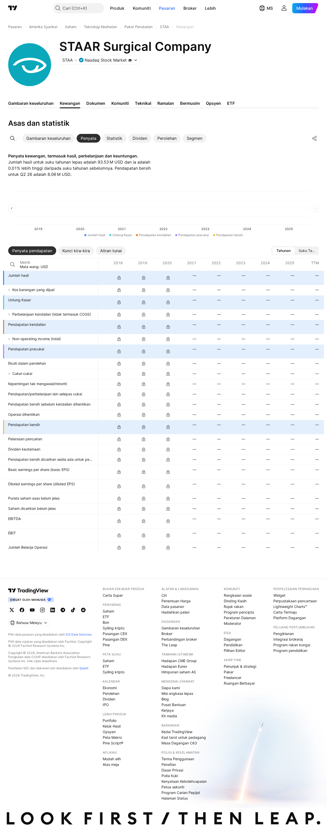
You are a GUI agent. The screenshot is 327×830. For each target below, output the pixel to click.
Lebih (210, 8)
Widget (279, 595)
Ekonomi (110, 688)
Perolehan (111, 693)
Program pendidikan (290, 650)
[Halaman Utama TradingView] (12, 8)
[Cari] (12, 264)
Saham (108, 611)
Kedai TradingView (176, 732)
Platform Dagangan (289, 618)
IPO (106, 704)
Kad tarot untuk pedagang (183, 737)
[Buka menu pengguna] (284, 8)
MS (270, 8)
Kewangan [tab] (70, 103)
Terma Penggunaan (177, 759)
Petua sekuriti (172, 787)
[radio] (283, 250)
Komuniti (142, 8)
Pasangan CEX (115, 633)
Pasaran (167, 8)
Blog (165, 699)
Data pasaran (172, 606)
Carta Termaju (285, 612)
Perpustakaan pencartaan (295, 601)
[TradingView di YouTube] (32, 610)
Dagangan (232, 639)
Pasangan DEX (115, 639)
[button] (128, 8)
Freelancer (232, 677)
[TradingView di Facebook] (22, 610)
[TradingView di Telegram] (62, 610)
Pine (106, 645)
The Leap (169, 645)
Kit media (169, 716)
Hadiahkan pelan (175, 612)
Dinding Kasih (235, 601)
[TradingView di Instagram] (42, 610)
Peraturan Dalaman (240, 618)
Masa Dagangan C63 (179, 743)
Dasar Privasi (172, 770)
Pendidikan (233, 645)
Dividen (109, 699)
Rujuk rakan (233, 606)
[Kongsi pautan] (314, 138)
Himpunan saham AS (178, 672)
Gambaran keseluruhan (180, 628)
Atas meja (111, 764)
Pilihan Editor (234, 650)
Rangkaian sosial (238, 595)
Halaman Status (174, 798)
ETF (106, 617)
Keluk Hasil (112, 726)
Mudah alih (112, 759)
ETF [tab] (231, 103)
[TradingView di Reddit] (83, 610)
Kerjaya (167, 710)
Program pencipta (239, 612)
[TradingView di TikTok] (73, 610)
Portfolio (109, 720)
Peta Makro (112, 737)
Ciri (164, 595)
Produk (117, 8)
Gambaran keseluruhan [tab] (31, 103)
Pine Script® (113, 743)
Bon (106, 622)
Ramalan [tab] (165, 103)
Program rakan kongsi (291, 645)
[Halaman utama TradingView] (28, 590)
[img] (130, 60)
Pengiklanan (283, 633)
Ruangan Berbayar (239, 683)
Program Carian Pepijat (180, 792)
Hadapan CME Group (179, 661)
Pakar (228, 672)
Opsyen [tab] (213, 103)
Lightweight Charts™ (290, 606)
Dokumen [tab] (95, 103)
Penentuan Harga (176, 601)
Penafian (168, 764)
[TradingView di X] (11, 610)
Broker (190, 8)
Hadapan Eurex (174, 666)
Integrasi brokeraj (288, 639)
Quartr (83, 668)
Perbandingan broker (179, 639)
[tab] (48, 138)
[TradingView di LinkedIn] (52, 610)
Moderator (232, 623)
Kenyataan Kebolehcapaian (184, 781)
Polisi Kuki (169, 776)
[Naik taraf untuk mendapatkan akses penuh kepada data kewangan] (119, 277)
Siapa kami (170, 688)
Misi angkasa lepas (177, 693)
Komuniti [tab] (120, 103)
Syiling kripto (113, 628)
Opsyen (109, 732)
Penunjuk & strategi (240, 666)
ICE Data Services (78, 634)
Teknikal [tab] (143, 103)
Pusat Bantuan (173, 704)
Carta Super (113, 595)
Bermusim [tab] (190, 103)
